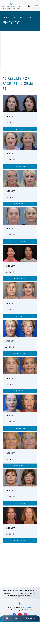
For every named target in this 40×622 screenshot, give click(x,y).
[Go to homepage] (12, 6)
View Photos (20, 129)
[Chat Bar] (20, 618)
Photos (14, 17)
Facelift (10, 83)
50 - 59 (12, 122)
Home (5, 17)
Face (22, 17)
